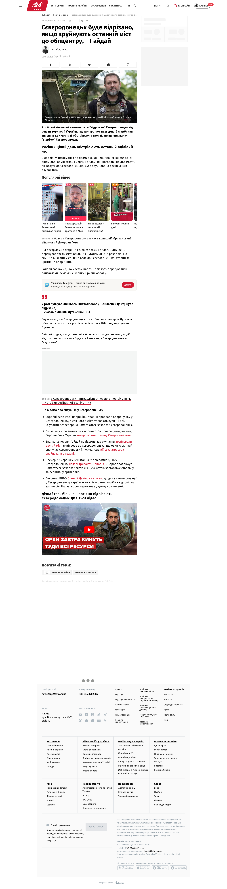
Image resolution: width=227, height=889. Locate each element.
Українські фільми (56, 792)
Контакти (168, 695)
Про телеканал (122, 705)
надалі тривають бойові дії (87, 464)
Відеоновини (53, 758)
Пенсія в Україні (162, 770)
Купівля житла (125, 792)
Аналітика (115, 5)
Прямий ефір (53, 754)
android (125, 867)
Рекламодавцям (122, 715)
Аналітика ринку (126, 788)
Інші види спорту (162, 804)
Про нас (119, 689)
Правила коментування (146, 723)
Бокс (156, 788)
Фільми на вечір (55, 796)
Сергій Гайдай (62, 56)
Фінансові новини (163, 754)
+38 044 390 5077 (88, 694)
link (80, 714)
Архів (166, 710)
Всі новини (58, 5)
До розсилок (96, 827)
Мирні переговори (91, 754)
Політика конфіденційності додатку (147, 708)
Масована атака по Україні (96, 762)
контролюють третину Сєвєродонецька (104, 435)
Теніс (156, 796)
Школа (85, 795)
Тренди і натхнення (128, 796)
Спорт (157, 783)
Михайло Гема (59, 50)
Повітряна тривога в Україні (96, 758)
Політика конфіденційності (147, 690)
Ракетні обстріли (91, 745)
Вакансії (168, 700)
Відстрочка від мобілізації (131, 765)
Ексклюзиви (98, 5)
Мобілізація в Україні (131, 741)
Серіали (51, 804)
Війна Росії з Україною (95, 741)
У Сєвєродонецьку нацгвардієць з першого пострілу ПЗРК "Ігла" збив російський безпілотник (86, 400)
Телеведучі (120, 710)
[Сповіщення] (168, 6)
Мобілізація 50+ (126, 753)
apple (143, 867)
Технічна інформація (174, 689)
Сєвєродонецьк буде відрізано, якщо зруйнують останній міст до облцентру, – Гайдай (104, 15)
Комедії (50, 800)
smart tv (160, 867)
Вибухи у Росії (89, 766)
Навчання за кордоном (94, 808)
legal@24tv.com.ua (153, 851)
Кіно (49, 783)
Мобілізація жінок (127, 757)
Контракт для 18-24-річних (131, 761)
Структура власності (173, 705)
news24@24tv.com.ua (54, 694)
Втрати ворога (89, 770)
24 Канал (46, 15)
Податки (158, 765)
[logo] (37, 6)
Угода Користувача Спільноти (148, 716)
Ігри (127, 5)
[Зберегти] (128, 64)
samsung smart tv (178, 867)
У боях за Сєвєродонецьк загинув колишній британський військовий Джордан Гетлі (87, 240)
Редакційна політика (125, 700)
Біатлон (158, 800)
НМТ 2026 (87, 799)
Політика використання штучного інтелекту (148, 699)
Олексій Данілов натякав (84, 478)
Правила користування (121, 721)
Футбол (158, 792)
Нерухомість (125, 783)
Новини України (78, 5)
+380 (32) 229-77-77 (135, 848)
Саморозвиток (89, 804)
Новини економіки (165, 741)
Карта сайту (169, 715)
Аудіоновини (53, 762)
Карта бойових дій (91, 749)
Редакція (119, 695)
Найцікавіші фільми (57, 788)
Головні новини (55, 745)
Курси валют (160, 749)
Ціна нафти (160, 745)
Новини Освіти (91, 783)
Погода (50, 766)
